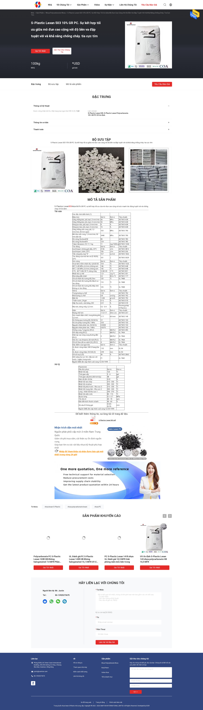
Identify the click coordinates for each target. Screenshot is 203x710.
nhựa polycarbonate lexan (77, 507)
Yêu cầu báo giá (162, 84)
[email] (45, 601)
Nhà (32, 13)
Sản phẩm (40, 13)
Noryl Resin (105, 668)
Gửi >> (136, 692)
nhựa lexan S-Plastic (52, 507)
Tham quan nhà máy (80, 667)
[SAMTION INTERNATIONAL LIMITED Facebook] (33, 683)
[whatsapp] (51, 601)
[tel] (71, 601)
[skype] (64, 601)
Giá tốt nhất (40, 51)
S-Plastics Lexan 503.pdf (107, 420)
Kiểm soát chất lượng (80, 672)
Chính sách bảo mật (115, 702)
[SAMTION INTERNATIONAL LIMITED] (38, 4)
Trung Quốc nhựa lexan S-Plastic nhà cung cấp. (69, 706)
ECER (148, 706)
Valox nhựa (105, 672)
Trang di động (100, 702)
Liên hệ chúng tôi (78, 676)
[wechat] (58, 601)
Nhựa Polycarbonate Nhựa (56, 13)
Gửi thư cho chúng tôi (62, 51)
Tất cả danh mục (107, 677)
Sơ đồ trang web (86, 702)
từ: (98, 617)
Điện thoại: (101, 629)
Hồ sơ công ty (77, 663)
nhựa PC (98, 507)
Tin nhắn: (100, 590)
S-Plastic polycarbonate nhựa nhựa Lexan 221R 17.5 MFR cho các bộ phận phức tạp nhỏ (154, 559)
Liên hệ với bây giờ (107, 642)
